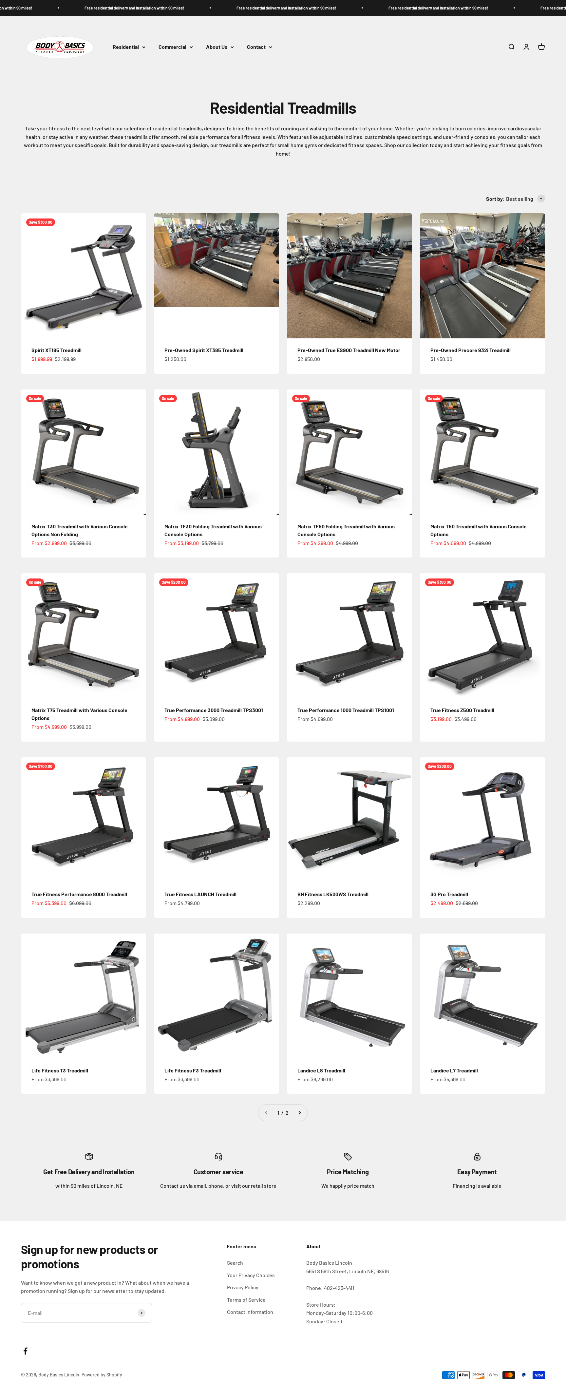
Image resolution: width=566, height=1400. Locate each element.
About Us (216, 47)
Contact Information (250, 1312)
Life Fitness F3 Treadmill (192, 1070)
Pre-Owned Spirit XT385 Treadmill (203, 350)
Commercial (172, 47)
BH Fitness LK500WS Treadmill (332, 894)
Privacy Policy (242, 1287)
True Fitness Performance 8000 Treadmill (79, 894)
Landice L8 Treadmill (321, 1070)
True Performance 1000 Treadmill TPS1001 (345, 710)
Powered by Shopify (102, 1374)
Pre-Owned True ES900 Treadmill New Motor (348, 350)
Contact (256, 47)
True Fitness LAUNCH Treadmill (200, 894)
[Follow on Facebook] (25, 1351)
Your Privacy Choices (251, 1275)
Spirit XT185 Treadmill (56, 350)
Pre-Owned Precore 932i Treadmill (470, 350)
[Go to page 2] (299, 1113)
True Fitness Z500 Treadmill (462, 710)
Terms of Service (246, 1299)
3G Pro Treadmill (449, 894)
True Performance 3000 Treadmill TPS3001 (213, 710)
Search (235, 1262)
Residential (126, 47)
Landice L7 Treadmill (454, 1070)
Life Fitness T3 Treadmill (59, 1070)
